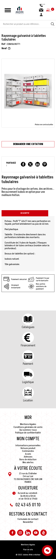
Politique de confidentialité (28, 432)
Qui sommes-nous (28, 430)
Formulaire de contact (28, 519)
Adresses (28, 456)
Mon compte (28, 439)
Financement (28, 345)
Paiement (28, 364)
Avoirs (28, 454)
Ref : (4, 44)
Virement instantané (15, 286)
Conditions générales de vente (28, 427)
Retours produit (28, 448)
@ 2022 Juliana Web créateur (28, 554)
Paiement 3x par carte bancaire (42, 279)
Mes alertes (28, 462)
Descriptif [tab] (25, 213)
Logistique (28, 382)
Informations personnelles (28, 445)
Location (28, 400)
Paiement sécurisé (19, 279)
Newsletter (28, 522)
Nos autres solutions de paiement (41, 286)
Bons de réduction (28, 459)
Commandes (28, 451)
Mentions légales (28, 424)
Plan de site (28, 549)
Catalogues (28, 327)
